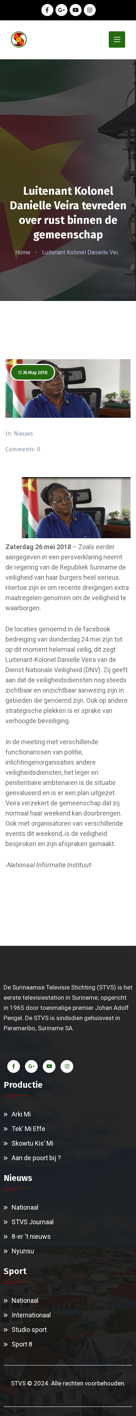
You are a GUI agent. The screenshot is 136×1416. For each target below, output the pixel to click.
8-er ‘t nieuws (31, 1236)
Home (22, 252)
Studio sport (29, 1329)
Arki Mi (21, 1114)
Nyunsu (23, 1251)
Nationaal (25, 1207)
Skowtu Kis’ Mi (32, 1143)
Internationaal (31, 1315)
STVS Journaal (33, 1222)
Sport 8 (22, 1344)
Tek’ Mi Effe (28, 1129)
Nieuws (23, 433)
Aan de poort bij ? (36, 1158)
